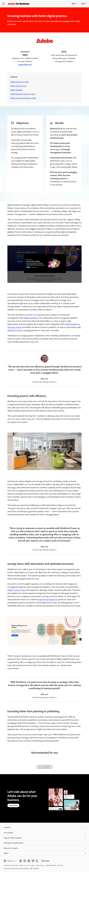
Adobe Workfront (16, 90)
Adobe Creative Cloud (18, 86)
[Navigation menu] (3, 3)
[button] (10, 861)
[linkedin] (33, 861)
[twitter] (29, 861)
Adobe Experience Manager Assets (23, 98)
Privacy (33, 865)
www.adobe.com (25, 64)
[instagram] (25, 861)
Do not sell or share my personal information (16, 868)
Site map (60, 865)
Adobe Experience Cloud (19, 82)
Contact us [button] (7, 827)
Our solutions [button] (8, 833)
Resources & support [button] (11, 848)
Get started (13, 805)
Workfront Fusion (14, 330)
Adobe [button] (6, 853)
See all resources (44, 767)
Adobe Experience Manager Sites (22, 94)
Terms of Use (40, 865)
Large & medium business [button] (13, 838)
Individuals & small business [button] (13, 843)
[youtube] (37, 861)
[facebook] (21, 861)
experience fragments (48, 599)
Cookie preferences (50, 865)
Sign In (74, 4)
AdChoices (36, 868)
